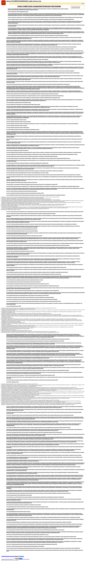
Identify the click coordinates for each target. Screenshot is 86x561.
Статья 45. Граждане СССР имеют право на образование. (17, 127)
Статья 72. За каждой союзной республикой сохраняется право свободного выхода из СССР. (25, 193)
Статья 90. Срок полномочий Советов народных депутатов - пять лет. (20, 251)
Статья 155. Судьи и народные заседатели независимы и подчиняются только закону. (23, 504)
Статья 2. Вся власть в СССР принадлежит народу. (18, 11)
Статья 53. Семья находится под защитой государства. (17, 150)
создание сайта (4, 559)
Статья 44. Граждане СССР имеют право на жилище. (16, 125)
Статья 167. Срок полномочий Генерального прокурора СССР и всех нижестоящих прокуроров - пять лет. (27, 534)
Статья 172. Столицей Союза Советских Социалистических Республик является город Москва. (25, 546)
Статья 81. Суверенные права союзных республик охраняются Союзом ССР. (21, 228)
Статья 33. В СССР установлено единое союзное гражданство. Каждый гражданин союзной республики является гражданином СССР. (33, 97)
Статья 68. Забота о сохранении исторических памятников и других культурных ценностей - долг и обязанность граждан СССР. (31, 184)
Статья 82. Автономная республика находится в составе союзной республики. (22, 230)
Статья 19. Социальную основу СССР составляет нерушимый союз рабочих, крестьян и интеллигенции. (27, 59)
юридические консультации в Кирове (12, 556)
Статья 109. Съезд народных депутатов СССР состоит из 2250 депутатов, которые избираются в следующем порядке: (30, 297)
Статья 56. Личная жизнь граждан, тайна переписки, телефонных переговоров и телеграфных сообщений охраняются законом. (32, 156)
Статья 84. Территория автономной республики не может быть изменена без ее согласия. (24, 235)
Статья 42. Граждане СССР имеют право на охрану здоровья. (18, 121)
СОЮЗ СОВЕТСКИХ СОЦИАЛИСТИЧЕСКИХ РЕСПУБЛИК (39, 6)
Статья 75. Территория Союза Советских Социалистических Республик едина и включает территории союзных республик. (31, 213)
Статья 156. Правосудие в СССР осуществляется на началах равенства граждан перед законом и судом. (27, 506)
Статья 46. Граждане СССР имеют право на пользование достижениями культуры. (22, 129)
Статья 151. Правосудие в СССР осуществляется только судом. (19, 495)
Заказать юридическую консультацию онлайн (75, 7)
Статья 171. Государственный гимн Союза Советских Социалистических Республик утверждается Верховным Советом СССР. (31, 544)
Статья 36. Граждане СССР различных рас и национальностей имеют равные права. (23, 104)
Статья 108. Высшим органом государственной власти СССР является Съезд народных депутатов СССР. (27, 295)
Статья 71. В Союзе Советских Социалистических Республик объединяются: (21, 191)
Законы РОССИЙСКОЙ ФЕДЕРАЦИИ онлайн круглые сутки (23, 1)
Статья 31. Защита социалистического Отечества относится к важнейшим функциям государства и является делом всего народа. (32, 93)
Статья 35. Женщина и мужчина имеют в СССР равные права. (18, 102)
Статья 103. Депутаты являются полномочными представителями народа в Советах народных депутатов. (27, 283)
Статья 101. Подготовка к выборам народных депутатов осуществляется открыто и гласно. (24, 279)
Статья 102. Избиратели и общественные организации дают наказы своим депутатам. (23, 281)
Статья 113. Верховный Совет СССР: (13, 306)
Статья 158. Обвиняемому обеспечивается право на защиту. (18, 511)
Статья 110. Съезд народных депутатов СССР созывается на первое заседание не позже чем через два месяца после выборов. (31, 299)
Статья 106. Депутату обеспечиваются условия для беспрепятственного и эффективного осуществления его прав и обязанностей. (32, 290)
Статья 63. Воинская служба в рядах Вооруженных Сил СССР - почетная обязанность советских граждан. (27, 172)
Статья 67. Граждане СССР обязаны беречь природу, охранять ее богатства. (21, 182)
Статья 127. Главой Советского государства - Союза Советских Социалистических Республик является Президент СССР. (30, 375)
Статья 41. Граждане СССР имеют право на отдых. (16, 119)
